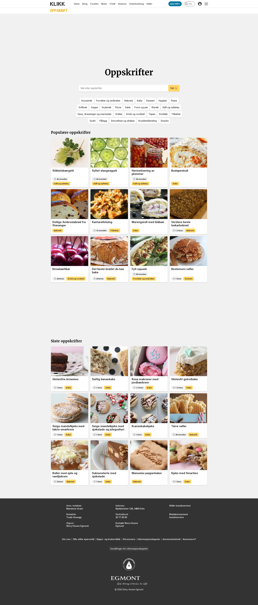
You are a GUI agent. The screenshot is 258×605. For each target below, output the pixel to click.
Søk (172, 88)
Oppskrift (58, 10)
